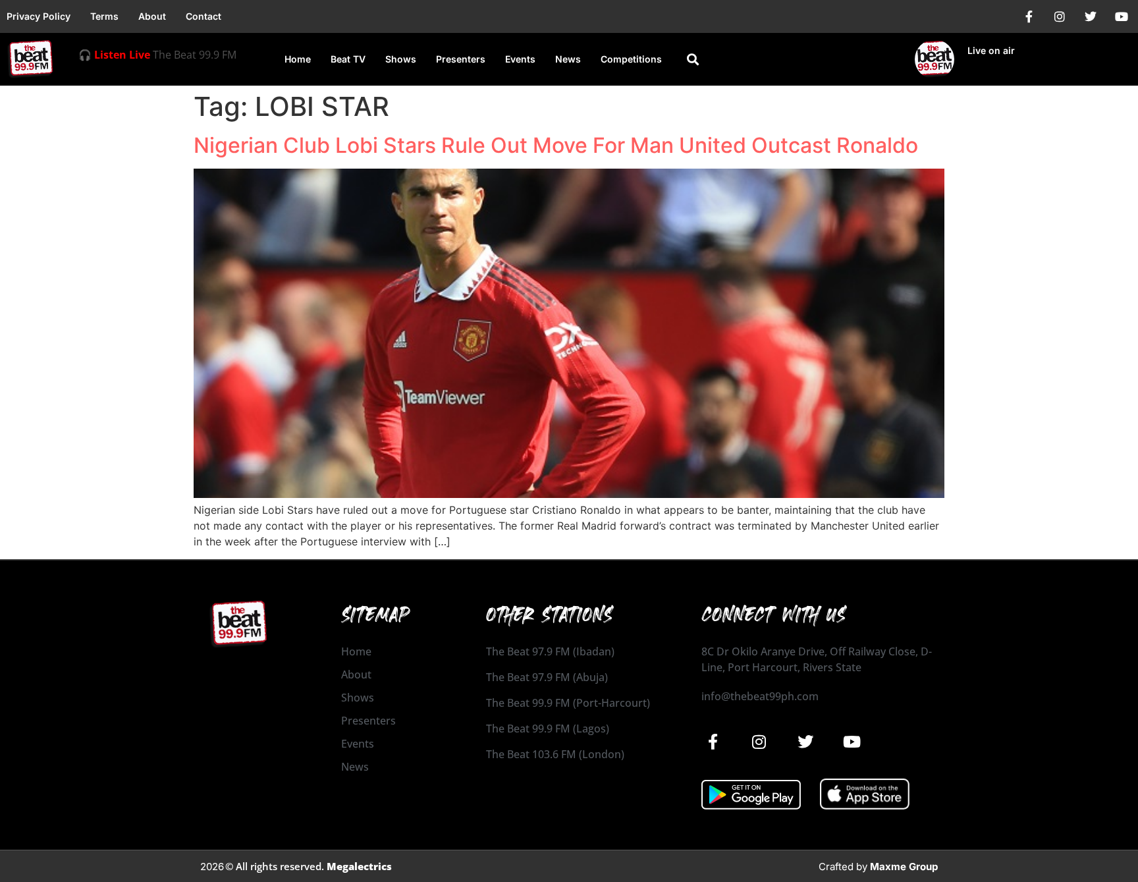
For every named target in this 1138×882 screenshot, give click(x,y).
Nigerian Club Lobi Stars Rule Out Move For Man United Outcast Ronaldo (556, 145)
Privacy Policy (38, 16)
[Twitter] (1091, 16)
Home (297, 59)
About (152, 16)
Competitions (631, 59)
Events (520, 59)
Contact (203, 16)
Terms (104, 16)
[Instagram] (1060, 16)
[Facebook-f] (1029, 16)
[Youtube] (1121, 16)
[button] (692, 59)
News (568, 59)
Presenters (460, 59)
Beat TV (348, 59)
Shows (400, 59)
